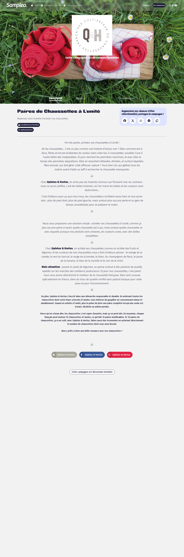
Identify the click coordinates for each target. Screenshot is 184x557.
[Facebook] (125, 121)
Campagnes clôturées (52, 5)
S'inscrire (146, 5)
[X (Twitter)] (133, 121)
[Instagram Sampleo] (170, 5)
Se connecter (159, 5)
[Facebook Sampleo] (173, 5)
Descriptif (55, 98)
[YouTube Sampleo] (176, 5)
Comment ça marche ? (75, 5)
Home (36, 5)
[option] (55, 98)
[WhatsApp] (141, 121)
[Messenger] (149, 121)
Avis (102, 98)
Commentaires (126, 98)
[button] (167, 5)
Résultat (81, 98)
